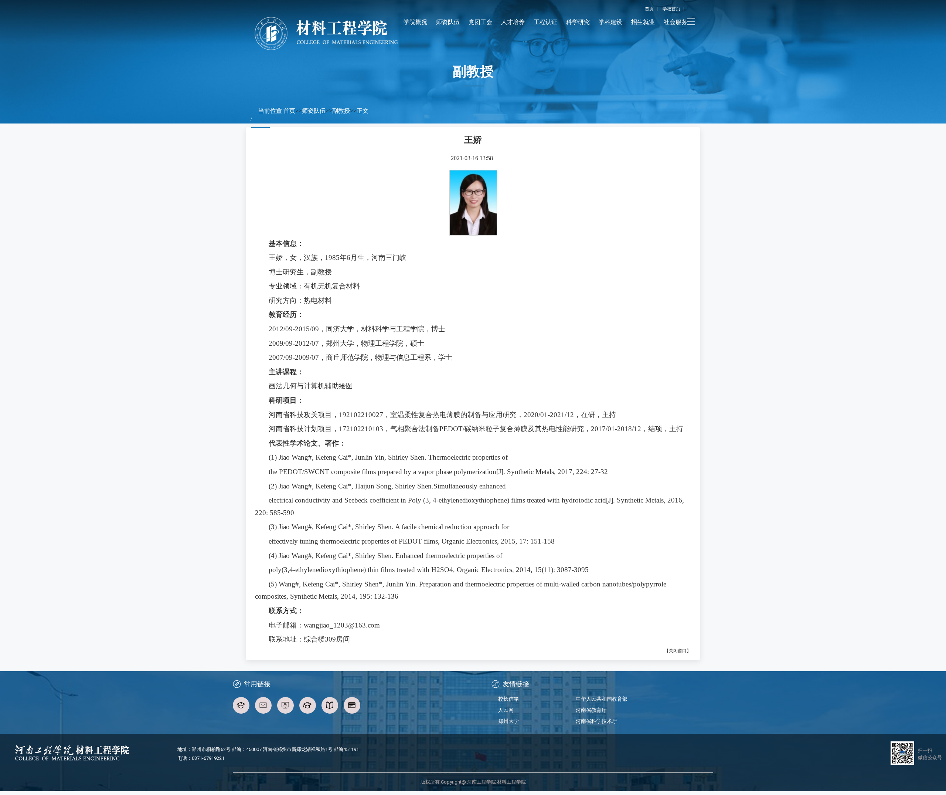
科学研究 (578, 22)
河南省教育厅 (591, 710)
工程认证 (545, 22)
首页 (649, 8)
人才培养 (513, 22)
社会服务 (675, 22)
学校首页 (671, 8)
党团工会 (480, 22)
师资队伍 (448, 22)
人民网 (506, 710)
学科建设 (610, 22)
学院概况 (415, 22)
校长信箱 (508, 699)
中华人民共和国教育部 (601, 699)
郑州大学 (508, 721)
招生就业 (643, 22)
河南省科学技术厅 (596, 721)
